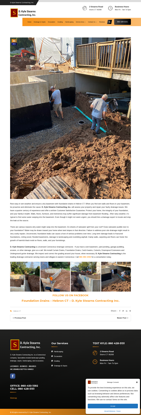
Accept (112, 406)
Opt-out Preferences (109, 411)
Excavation (51, 22)
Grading (60, 22)
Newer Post (122, 318)
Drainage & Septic (40, 22)
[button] (137, 382)
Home (29, 22)
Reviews (102, 22)
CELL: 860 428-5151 (22, 388)
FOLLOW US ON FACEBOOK (70, 295)
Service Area (80, 22)
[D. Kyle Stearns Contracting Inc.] (23, 13)
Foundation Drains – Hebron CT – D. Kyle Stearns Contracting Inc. (70, 300)
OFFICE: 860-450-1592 (24, 385)
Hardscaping (69, 22)
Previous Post (20, 318)
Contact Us (91, 22)
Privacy (118, 411)
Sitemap (13, 398)
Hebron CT (17, 311)
